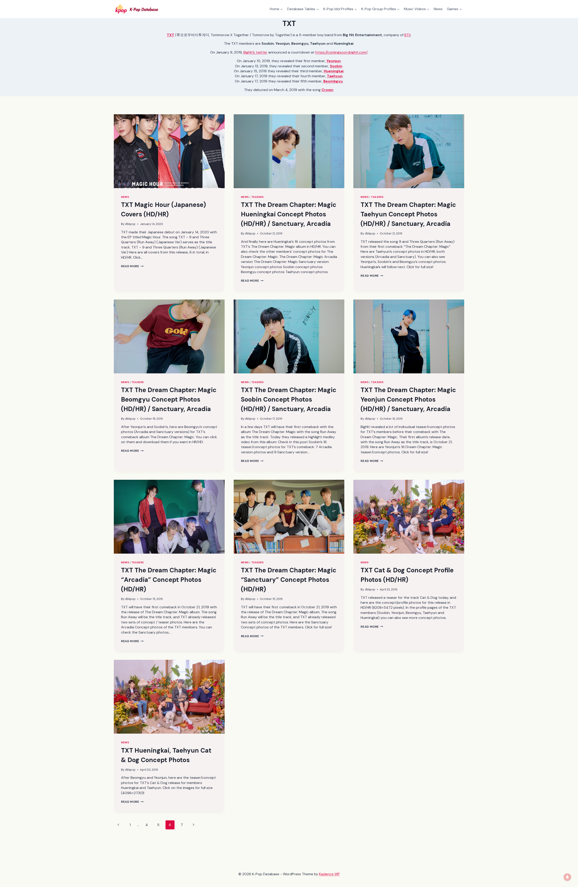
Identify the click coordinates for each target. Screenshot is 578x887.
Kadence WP (329, 874)
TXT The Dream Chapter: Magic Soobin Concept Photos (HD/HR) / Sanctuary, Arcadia (288, 399)
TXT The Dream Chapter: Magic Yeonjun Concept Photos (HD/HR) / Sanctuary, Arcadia (408, 399)
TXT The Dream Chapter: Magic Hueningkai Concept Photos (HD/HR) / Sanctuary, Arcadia (288, 214)
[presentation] (169, 151)
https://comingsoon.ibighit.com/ (341, 52)
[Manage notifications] (567, 877)
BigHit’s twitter (255, 52)
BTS (407, 35)
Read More (132, 266)
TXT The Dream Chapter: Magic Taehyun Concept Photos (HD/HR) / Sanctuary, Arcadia (408, 214)
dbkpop (130, 224)
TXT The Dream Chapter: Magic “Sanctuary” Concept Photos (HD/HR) (288, 579)
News (438, 9)
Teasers (257, 197)
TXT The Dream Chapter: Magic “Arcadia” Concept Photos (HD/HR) (169, 579)
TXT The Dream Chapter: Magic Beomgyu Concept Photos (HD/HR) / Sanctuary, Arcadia (169, 399)
